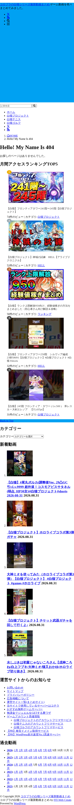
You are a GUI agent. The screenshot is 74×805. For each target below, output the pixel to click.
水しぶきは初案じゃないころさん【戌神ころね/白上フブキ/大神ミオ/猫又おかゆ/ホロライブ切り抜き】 (39, 667)
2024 (9, 764)
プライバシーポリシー (20, 694)
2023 (9, 771)
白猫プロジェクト (18, 115)
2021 (9, 786)
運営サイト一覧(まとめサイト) (25, 702)
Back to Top (6, 420)
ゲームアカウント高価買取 (23, 716)
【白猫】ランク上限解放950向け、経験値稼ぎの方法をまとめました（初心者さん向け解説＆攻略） (38, 307)
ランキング (44, 314)
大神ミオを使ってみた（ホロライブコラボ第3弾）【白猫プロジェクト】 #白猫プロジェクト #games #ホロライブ (40, 578)
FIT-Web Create (62, 799)
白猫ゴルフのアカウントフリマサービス (38, 727)
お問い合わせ (15, 687)
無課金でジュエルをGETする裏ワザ (29, 712)
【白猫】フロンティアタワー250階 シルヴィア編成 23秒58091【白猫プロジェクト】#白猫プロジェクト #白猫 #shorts (39, 357)
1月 (16, 750)
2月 (21, 750)
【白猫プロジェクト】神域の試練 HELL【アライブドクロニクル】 (38, 259)
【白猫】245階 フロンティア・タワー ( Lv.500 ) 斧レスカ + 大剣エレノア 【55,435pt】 (39, 408)
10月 (60, 757)
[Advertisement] (37, 65)
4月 (30, 750)
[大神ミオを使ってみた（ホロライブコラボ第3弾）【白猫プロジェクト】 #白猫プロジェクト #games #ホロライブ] (20, 567)
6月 (40, 750)
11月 (66, 757)
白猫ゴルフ (14, 122)
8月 (50, 750)
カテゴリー (7, 436)
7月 (45, 750)
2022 (9, 779)
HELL (41, 265)
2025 (9, 757)
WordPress (19, 803)
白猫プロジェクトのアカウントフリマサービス (43, 720)
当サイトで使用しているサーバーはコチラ (33, 705)
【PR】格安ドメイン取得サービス (28, 730)
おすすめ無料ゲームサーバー (25, 709)
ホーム (11, 112)
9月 (54, 757)
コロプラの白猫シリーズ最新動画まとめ (45, 796)
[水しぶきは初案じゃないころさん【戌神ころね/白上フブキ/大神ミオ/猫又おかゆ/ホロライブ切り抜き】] (20, 655)
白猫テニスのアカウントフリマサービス (38, 723)
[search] (34, 105)
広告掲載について (18, 698)
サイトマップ (15, 691)
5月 (35, 750)
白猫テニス (14, 119)
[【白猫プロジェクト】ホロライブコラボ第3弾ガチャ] (20, 525)
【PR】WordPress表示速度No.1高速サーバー (34, 734)
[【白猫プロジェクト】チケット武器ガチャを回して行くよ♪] (20, 613)
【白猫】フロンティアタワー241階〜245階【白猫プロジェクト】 (39, 210)
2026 (9, 750)
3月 (26, 750)
